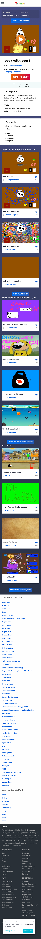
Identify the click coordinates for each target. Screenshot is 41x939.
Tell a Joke (5, 749)
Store (4, 874)
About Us (5, 856)
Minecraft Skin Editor (9, 889)
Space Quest (6, 677)
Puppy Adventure (8, 739)
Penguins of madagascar (12, 472)
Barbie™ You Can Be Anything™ (13, 618)
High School (26, 894)
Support (5, 858)
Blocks (4, 818)
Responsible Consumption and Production (18, 671)
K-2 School (26, 900)
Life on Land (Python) (10, 704)
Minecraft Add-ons (9, 897)
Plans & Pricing (27, 869)
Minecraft (5, 801)
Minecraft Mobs (8, 892)
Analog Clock (6, 782)
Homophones (7, 726)
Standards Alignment (30, 905)
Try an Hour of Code (12, 597)
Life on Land (6, 664)
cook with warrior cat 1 (11, 246)
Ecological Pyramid (9, 723)
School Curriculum (29, 884)
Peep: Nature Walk (9, 775)
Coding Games (7, 881)
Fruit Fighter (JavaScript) (11, 661)
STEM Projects (27, 913)
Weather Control (8, 651)
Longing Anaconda (13, 72)
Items (4, 814)
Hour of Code (7, 907)
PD (23, 907)
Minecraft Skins (7, 886)
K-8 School (26, 902)
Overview (25, 853)
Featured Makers (28, 866)
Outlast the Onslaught (10, 697)
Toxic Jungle (6, 638)
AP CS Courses (27, 897)
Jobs (3, 863)
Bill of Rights (6, 779)
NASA (4, 746)
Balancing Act (7, 654)
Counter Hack (7, 635)
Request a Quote (28, 915)
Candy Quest (6, 625)
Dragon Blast (6, 622)
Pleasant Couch (10, 545)
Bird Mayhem (7, 753)
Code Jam (5, 905)
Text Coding (6, 808)
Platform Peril (7, 700)
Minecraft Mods (8, 902)
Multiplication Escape (10, 730)
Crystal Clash (6, 743)
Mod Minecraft (7, 641)
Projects (23, 12)
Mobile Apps (6, 866)
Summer (25, 874)
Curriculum (26, 856)
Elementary (26, 889)
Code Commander (8, 690)
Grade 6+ (5, 612)
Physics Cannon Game (10, 733)
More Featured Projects (20, 590)
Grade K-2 (5, 605)
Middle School (27, 892)
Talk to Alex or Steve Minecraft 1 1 (15, 324)
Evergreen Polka (11, 284)
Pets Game (6, 681)
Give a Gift (26, 858)
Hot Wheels (6, 628)
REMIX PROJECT (21, 77)
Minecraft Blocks (8, 894)
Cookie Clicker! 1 (9, 577)
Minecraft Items (7, 900)
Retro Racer (6, 694)
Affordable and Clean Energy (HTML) (15, 707)
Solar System (6, 736)
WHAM (7, 476)
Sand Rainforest (14, 66)
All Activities (6, 602)
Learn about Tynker (20, 21)
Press (4, 861)
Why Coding (26, 863)
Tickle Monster (7, 658)
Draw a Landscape (8, 717)
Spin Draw (5, 759)
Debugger (5, 766)
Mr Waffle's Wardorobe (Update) (15, 507)
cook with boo (8, 176)
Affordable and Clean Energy (12, 668)
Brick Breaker (7, 645)
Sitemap (5, 869)
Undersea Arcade (8, 756)
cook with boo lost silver (12, 281)
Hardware (5, 785)
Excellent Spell (10, 249)
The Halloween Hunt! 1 (11, 429)
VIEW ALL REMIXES (20, 294)
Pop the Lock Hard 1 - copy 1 (13, 394)
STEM (4, 769)
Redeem (25, 861)
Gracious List (9, 510)
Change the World (8, 687)
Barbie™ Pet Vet (7, 615)
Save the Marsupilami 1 (11, 359)
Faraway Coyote (11, 580)
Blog (3, 853)
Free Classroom (28, 886)
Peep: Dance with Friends (11, 772)
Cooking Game (7, 684)
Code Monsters (7, 648)
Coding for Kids (10, 12)
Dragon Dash (6, 632)
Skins (4, 811)
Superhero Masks (8, 720)
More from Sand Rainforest (21, 442)
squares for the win (10, 542)
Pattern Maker (7, 762)
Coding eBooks (7, 871)
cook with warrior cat (11, 211)
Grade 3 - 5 (6, 609)
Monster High (7, 674)
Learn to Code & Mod (12, 790)
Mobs (4, 821)
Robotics (5, 804)
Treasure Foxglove (11, 215)
